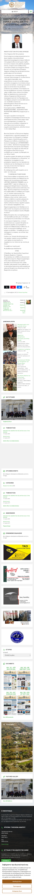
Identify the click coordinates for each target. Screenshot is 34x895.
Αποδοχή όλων (17, 881)
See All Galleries (7, 801)
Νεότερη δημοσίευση (6, 301)
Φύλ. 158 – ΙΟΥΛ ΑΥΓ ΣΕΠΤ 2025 (24, 693)
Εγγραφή (5, 860)
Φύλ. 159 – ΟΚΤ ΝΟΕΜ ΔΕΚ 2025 (11, 693)
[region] (17, 878)
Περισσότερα (6, 526)
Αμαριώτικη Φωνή (8, 485)
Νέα (9, 28)
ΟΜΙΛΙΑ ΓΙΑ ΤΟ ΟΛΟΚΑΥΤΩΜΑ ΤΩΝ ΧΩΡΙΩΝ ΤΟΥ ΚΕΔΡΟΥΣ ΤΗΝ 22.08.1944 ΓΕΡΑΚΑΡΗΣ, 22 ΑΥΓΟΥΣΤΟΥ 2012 (8, 306)
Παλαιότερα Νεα (23, 292)
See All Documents (8, 717)
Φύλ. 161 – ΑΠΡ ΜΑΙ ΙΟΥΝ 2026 (11, 668)
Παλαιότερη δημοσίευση (22, 302)
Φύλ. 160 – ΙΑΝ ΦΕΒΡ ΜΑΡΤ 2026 (25, 668)
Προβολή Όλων (7, 421)
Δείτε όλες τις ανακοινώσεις (11, 441)
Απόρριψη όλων (17, 891)
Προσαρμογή (17, 886)
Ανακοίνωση (6, 436)
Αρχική (5, 28)
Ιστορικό (5, 652)
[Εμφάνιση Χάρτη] (31, 11)
